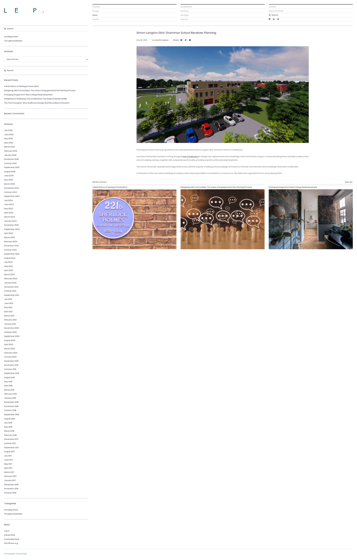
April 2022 (8, 270)
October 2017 (10, 443)
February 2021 (10, 319)
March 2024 (9, 217)
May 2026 (8, 138)
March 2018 (9, 431)
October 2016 (10, 492)
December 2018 (11, 402)
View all (348, 182)
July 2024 (8, 200)
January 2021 (10, 324)
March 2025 (9, 184)
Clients (95, 19)
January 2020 (10, 357)
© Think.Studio (9, 554)
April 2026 (8, 142)
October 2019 (10, 369)
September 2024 (12, 196)
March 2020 (9, 348)
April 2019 (8, 385)
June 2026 (9, 134)
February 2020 (10, 352)
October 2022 (10, 250)
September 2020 (12, 336)
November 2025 (11, 159)
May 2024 (8, 208)
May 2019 (8, 381)
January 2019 (10, 398)
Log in (6, 530)
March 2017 (9, 472)
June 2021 (8, 303)
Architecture (186, 6)
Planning (184, 11)
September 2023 (12, 229)
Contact (272, 6)
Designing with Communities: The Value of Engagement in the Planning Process (40, 90)
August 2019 (9, 377)
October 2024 (10, 192)
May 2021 (8, 307)
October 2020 (10, 332)
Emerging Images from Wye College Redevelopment (28, 94)
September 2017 (11, 447)
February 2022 (10, 278)
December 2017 (11, 439)
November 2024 (11, 188)
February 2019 (10, 394)
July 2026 (8, 130)
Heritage (185, 15)
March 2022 (9, 274)
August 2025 (9, 171)
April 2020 (8, 344)
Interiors (184, 19)
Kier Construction (191, 156)
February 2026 (10, 151)
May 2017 (8, 464)
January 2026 (10, 155)
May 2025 (8, 179)
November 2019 (11, 365)
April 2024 (8, 212)
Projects (96, 6)
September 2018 (11, 414)
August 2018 (9, 418)
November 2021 (11, 287)
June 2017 (8, 459)
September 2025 (12, 167)
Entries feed (9, 535)
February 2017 (10, 476)
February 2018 (10, 435)
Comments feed (11, 539)
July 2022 (8, 262)
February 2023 (10, 241)
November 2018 (11, 406)
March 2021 (9, 315)
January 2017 (10, 480)
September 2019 (11, 373)
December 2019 (11, 361)
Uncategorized (11, 36)
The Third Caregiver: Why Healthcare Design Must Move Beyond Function (36, 103)
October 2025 (10, 163)
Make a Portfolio (276, 11)
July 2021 (8, 299)
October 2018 (10, 410)
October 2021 (10, 291)
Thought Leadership (13, 40)
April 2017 (8, 468)
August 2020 (9, 340)
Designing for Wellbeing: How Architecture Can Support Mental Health (35, 98)
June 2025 (9, 175)
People (95, 11)
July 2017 (8, 455)
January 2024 (10, 221)
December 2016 (11, 484)
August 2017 (9, 451)
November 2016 (11, 488)
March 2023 (9, 237)
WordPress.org (11, 543)
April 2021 (8, 311)
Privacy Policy (21, 554)
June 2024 (9, 204)
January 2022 (10, 282)
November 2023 (11, 225)
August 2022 (9, 258)
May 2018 (8, 427)
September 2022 (12, 254)
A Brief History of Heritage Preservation (21, 86)
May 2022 (8, 266)
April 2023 (8, 233)
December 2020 (11, 328)
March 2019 (9, 390)
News (94, 15)
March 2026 (9, 146)
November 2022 (11, 245)
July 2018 (8, 422)
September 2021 (11, 295)
